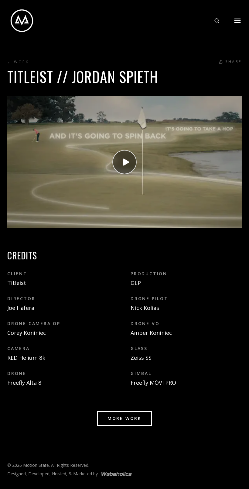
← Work (18, 62)
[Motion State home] (21, 20)
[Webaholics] (116, 474)
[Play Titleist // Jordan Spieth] (124, 162)
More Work (124, 418)
